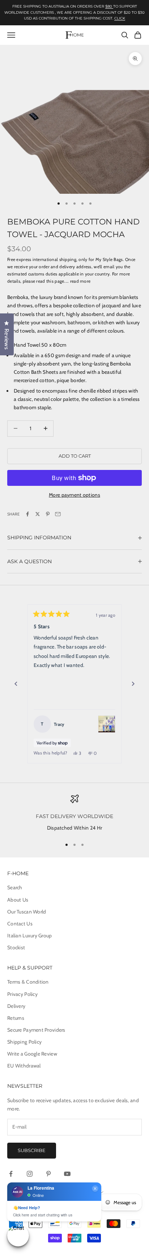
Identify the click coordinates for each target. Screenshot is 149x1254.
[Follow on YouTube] (67, 1173)
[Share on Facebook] (27, 514)
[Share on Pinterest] (48, 514)
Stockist (16, 947)
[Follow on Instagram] (29, 1173)
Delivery (16, 1006)
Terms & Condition (28, 982)
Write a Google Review (32, 1053)
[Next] (133, 684)
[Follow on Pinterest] (48, 1173)
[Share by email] (58, 514)
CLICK (119, 18)
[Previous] (16, 684)
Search (14, 887)
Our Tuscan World (26, 911)
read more (80, 281)
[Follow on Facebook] (10, 1173)
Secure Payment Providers (36, 1030)
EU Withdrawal (24, 1065)
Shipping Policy (24, 1042)
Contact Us (20, 923)
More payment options (74, 495)
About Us (17, 899)
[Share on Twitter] (38, 514)
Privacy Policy (22, 994)
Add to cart (75, 456)
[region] (74, 813)
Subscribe (32, 1150)
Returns (15, 1018)
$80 (109, 6)
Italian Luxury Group (29, 935)
